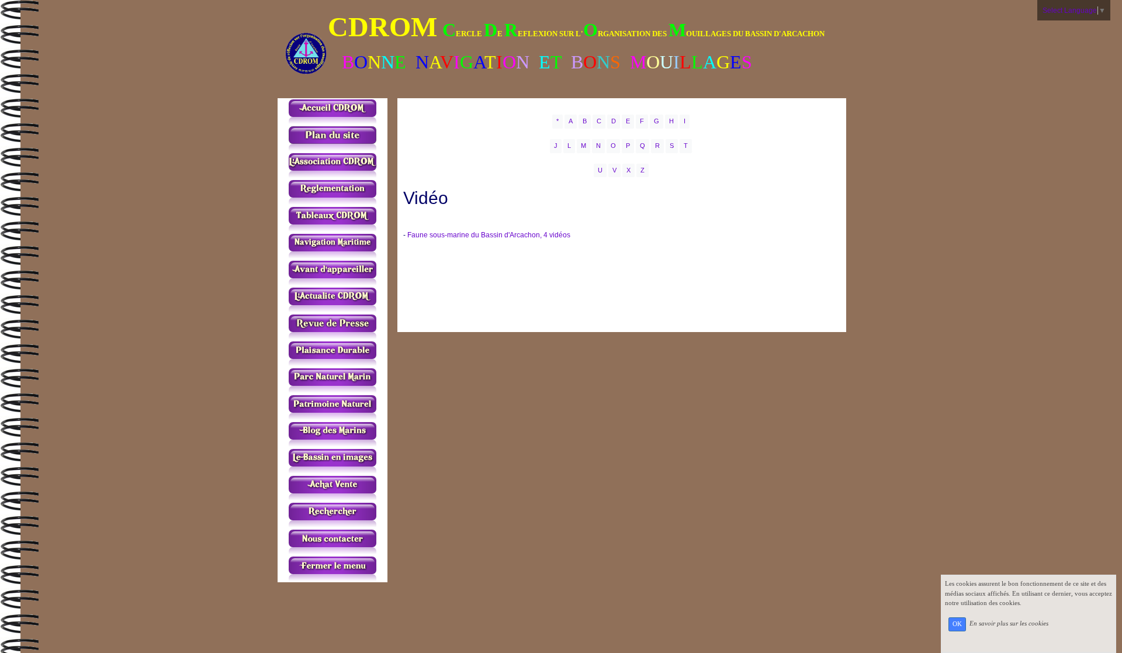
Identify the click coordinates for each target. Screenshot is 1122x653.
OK (957, 624)
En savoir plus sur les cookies (1008, 623)
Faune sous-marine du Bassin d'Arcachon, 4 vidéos (488, 235)
